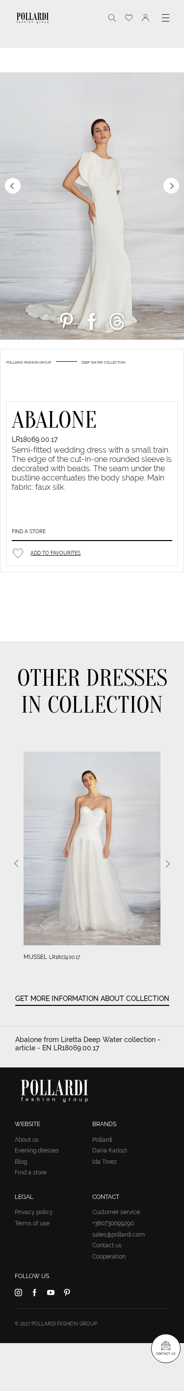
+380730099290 (113, 1223)
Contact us (107, 1245)
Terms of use (32, 1223)
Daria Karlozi (109, 1150)
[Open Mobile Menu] (165, 18)
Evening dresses (37, 1150)
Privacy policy (34, 1212)
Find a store (29, 531)
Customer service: (116, 1212)
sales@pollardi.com (118, 1234)
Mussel (35, 957)
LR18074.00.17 (64, 957)
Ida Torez (104, 1161)
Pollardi (102, 1139)
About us (27, 1139)
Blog (21, 1161)
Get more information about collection (92, 998)
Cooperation (109, 1256)
